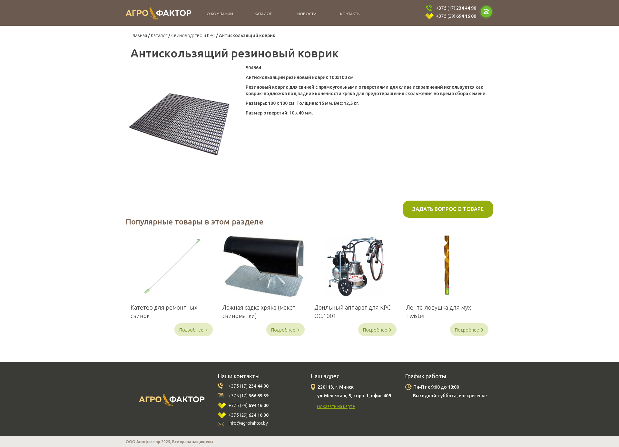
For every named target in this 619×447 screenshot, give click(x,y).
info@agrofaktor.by (248, 423)
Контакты (350, 14)
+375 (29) (456, 16)
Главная (139, 35)
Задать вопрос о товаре (448, 209)
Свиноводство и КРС (193, 35)
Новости (307, 14)
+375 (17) (456, 8)
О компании (220, 14)
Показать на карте (336, 406)
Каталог (263, 14)
